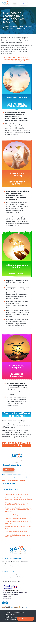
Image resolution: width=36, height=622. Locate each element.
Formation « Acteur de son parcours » (16, 518)
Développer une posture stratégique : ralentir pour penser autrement (17, 504)
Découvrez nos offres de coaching (16, 444)
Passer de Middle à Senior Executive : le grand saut (17, 536)
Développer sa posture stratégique (16, 532)
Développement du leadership (15, 28)
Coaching (8, 26)
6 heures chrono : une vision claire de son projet (18, 527)
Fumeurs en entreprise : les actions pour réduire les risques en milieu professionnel (18, 498)
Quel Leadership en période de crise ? (17, 494)
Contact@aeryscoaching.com (13, 480)
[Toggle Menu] (14, 3)
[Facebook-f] (3, 602)
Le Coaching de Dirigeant (13, 515)
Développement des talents (23, 26)
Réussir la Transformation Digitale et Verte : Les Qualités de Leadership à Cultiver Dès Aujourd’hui (18, 509)
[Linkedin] (6, 602)
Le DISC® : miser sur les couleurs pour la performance (18, 522)
